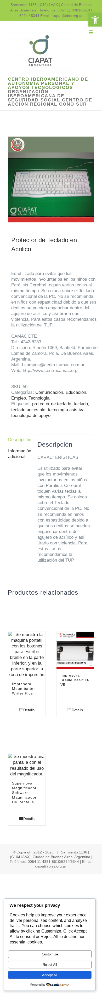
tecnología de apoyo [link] (30, 415)
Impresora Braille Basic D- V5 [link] (75, 680)
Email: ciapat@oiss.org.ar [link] (61, 16)
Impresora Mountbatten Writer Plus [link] (24, 688)
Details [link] (29, 710)
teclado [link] (81, 403)
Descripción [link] (19, 439)
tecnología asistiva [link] (66, 409)
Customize (50, 954)
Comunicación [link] (49, 392)
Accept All (50, 975)
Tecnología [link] (39, 398)
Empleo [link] (18, 398)
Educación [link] (76, 392)
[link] (95, 20)
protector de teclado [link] (51, 403)
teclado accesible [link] (28, 409)
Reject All (50, 965)
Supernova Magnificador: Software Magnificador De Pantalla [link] (25, 792)
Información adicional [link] (19, 453)
